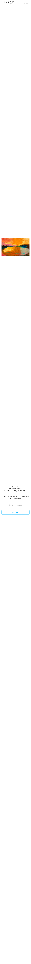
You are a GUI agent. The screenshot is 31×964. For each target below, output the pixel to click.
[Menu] (27, 2)
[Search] (24, 2)
